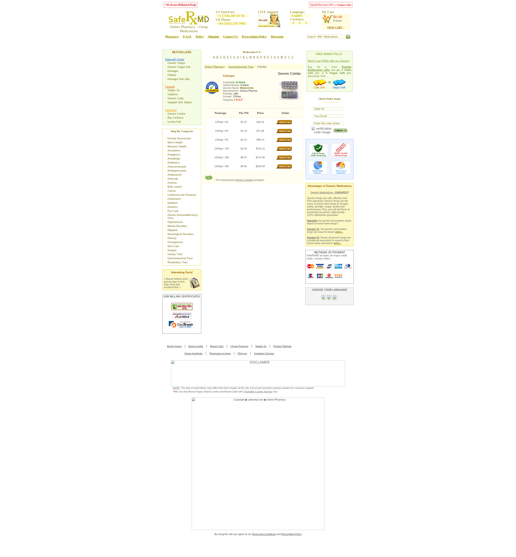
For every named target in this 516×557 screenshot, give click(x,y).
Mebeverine (247, 88)
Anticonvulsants (176, 166)
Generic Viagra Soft (178, 66)
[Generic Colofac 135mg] (289, 90)
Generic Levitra (176, 113)
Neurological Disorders (180, 234)
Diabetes (172, 202)
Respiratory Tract (177, 262)
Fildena (171, 75)
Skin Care (173, 246)
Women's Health (176, 146)
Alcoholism (173, 150)
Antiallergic (173, 158)
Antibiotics (173, 162)
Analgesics (173, 154)
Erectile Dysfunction (179, 138)
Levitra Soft (174, 121)
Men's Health (175, 142)
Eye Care (172, 210)
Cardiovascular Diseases (182, 194)
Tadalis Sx (173, 90)
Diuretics (172, 206)
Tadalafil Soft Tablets (179, 102)
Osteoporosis (175, 242)
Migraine (172, 230)
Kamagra (172, 70)
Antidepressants (176, 170)
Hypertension (175, 222)
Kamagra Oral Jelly (178, 79)
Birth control (174, 186)
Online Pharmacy (215, 66)
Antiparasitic (174, 174)
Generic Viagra (176, 62)
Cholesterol (174, 198)
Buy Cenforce (175, 117)
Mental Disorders (177, 226)
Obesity (172, 238)
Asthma (172, 182)
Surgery (172, 250)
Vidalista (172, 94)
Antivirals (172, 178)
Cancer (171, 190)
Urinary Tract (175, 254)
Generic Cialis (175, 98)
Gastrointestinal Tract (180, 258)
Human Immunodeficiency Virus (182, 216)
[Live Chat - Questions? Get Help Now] (269, 26)
